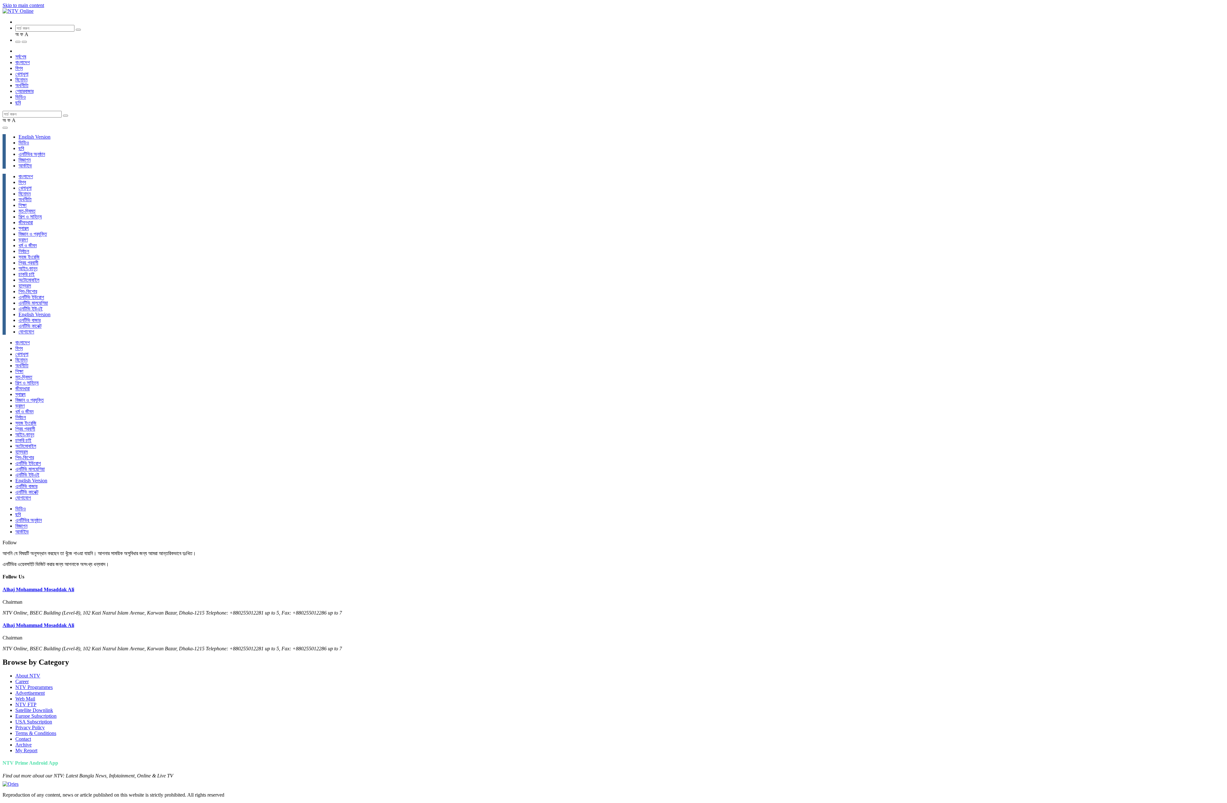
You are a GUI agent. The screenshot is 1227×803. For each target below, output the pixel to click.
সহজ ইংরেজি (29, 257)
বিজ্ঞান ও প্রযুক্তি (33, 234)
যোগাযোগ (26, 331)
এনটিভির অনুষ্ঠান (32, 154)
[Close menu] (5, 128)
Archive (23, 744)
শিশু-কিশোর (28, 291)
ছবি (18, 102)
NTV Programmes (34, 687)
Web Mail (25, 698)
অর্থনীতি (21, 85)
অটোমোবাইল (29, 280)
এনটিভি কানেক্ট (30, 326)
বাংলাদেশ (22, 62)
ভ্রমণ (23, 239)
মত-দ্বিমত (27, 211)
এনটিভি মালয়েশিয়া (33, 303)
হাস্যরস (25, 285)
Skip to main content (23, 5)
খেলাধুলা (21, 74)
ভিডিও (20, 97)
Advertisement (30, 693)
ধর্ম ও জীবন (28, 245)
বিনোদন (21, 79)
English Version (34, 137)
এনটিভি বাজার (30, 320)
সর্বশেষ (20, 56)
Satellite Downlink (34, 710)
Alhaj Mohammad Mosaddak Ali (38, 589)
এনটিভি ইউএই (30, 308)
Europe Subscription (36, 716)
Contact (23, 739)
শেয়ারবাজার (24, 91)
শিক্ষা (23, 205)
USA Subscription (33, 721)
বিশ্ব (19, 68)
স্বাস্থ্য (24, 228)
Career (22, 681)
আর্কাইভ (25, 165)
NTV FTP (25, 704)
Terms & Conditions (35, 733)
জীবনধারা (26, 222)
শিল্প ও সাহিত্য (30, 216)
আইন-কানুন (28, 268)
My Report (26, 750)
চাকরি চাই (27, 274)
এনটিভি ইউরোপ (31, 297)
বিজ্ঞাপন (25, 160)
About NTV (27, 675)
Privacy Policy (30, 727)
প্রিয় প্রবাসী (28, 262)
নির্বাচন (24, 251)
